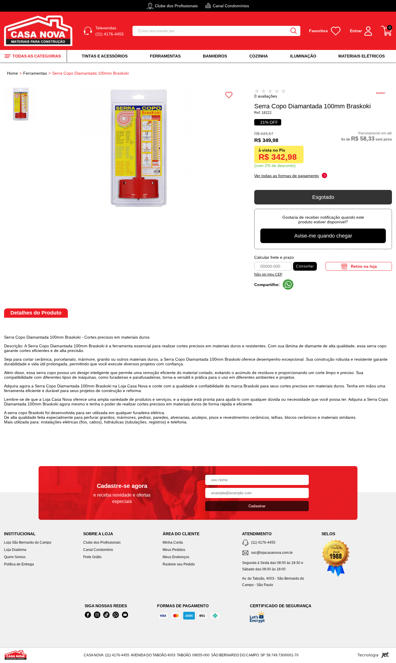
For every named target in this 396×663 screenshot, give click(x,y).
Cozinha (258, 56)
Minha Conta (173, 542)
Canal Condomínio (98, 550)
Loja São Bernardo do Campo (27, 542)
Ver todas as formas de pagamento (286, 175)
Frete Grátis (92, 557)
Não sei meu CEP (268, 274)
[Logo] (39, 30)
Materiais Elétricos (361, 56)
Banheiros (215, 56)
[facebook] (88, 615)
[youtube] (125, 615)
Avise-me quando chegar (323, 236)
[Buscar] (293, 31)
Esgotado (323, 197)
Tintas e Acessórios (105, 56)
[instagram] (97, 615)
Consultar (305, 266)
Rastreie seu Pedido (179, 564)
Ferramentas (165, 56)
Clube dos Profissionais (102, 542)
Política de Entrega (19, 564)
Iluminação (303, 56)
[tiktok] (106, 615)
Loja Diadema (15, 550)
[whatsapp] (115, 615)
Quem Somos (15, 557)
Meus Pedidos (174, 550)
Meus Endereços (176, 557)
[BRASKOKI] (383, 97)
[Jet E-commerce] (373, 657)
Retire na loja (364, 266)
